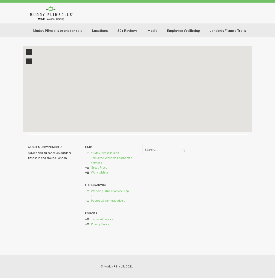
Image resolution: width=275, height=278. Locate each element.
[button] (146, 107)
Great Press (99, 167)
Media (152, 30)
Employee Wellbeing (183, 30)
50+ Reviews (128, 30)
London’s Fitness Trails (227, 30)
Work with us (100, 172)
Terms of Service (102, 219)
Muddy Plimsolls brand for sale (57, 30)
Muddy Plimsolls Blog (105, 153)
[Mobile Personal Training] (51, 13)
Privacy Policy (100, 224)
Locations (100, 30)
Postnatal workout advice (108, 200)
